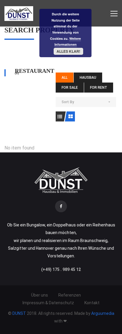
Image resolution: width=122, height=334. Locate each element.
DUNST (19, 313)
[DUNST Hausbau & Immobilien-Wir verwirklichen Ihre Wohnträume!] (18, 13)
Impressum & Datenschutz (48, 302)
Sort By (68, 102)
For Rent (98, 87)
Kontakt (91, 302)
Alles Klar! (68, 51)
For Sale (70, 87)
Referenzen (69, 295)
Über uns (39, 295)
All (65, 77)
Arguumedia (102, 313)
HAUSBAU (88, 77)
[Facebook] (61, 206)
